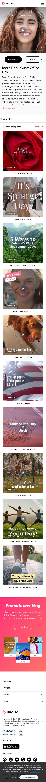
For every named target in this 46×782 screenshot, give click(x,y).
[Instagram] (21, 732)
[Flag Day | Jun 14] (23, 381)
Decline (13, 777)
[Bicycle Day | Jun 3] (23, 473)
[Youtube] (17, 760)
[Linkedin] (29, 760)
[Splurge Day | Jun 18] (23, 197)
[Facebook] (9, 732)
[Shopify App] (23, 746)
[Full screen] (42, 47)
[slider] (2, 51)
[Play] (23, 30)
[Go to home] (9, 4)
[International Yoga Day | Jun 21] (23, 519)
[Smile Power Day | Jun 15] (23, 289)
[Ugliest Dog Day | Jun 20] (23, 335)
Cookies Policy (35, 772)
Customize (13, 59)
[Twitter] (23, 760)
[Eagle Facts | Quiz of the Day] (23, 427)
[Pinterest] (35, 760)
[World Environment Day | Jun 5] (23, 243)
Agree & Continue (28, 777)
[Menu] (42, 3)
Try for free (23, 627)
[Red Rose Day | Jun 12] (23, 151)
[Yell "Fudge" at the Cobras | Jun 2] (23, 565)
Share (33, 59)
